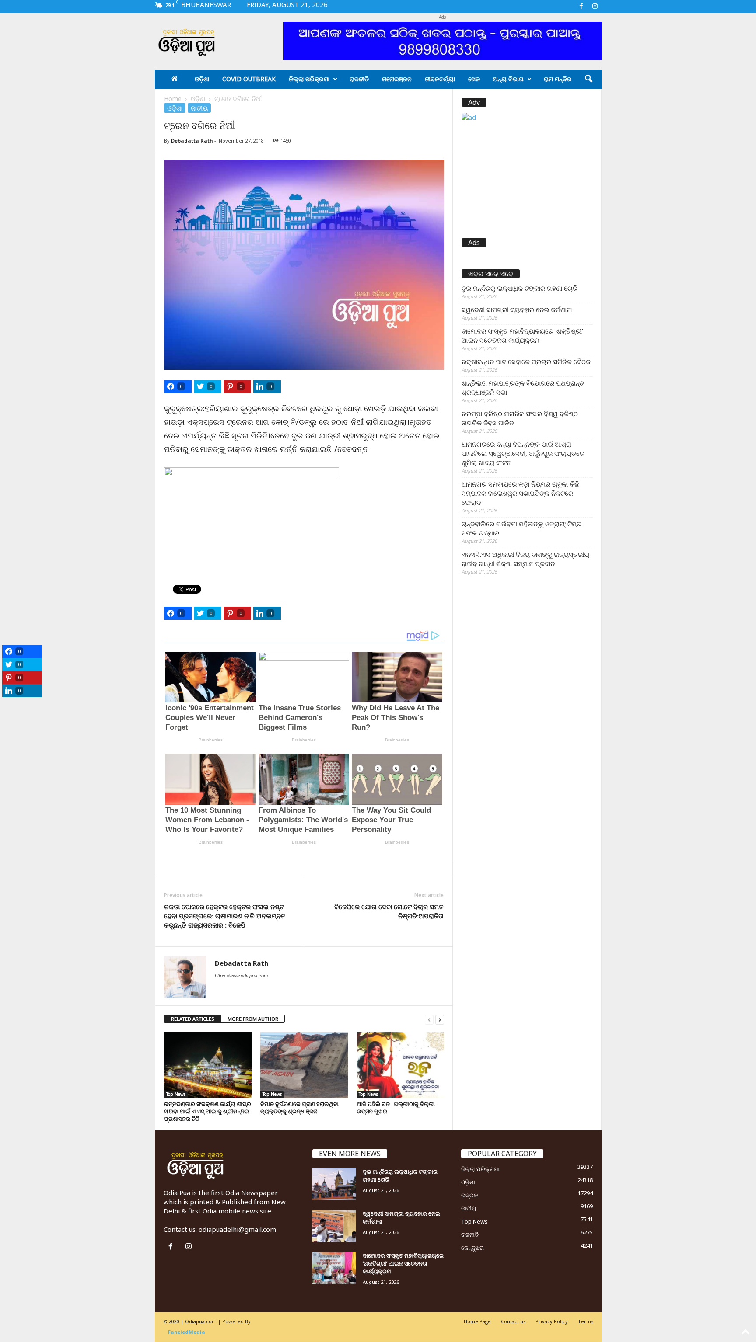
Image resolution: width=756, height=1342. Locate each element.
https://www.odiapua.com (241, 975)
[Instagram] (595, 6)
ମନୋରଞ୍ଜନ (397, 79)
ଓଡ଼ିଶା (202, 79)
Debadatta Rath (192, 140)
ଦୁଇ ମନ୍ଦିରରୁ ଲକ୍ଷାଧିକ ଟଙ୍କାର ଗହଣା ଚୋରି (520, 288)
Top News (176, 1094)
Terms (585, 1321)
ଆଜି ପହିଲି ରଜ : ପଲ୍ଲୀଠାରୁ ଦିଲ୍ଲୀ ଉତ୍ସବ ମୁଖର (396, 1107)
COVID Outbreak (249, 79)
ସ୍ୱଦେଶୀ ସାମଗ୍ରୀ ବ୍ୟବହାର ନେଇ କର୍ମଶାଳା (517, 309)
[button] (588, 79)
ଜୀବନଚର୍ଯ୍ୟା (440, 79)
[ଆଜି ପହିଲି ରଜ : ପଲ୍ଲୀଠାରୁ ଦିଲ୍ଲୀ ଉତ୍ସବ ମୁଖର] (400, 1065)
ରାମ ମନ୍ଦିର (558, 79)
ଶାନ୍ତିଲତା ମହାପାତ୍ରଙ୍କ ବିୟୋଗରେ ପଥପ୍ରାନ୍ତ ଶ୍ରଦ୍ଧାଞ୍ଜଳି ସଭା (523, 387)
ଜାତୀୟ (199, 108)
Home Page (477, 1321)
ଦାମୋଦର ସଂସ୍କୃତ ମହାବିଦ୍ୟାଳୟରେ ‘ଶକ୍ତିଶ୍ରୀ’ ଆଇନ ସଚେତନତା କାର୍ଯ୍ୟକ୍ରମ (522, 335)
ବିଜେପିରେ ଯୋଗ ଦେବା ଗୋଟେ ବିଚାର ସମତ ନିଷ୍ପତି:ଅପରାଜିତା (389, 911)
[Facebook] (581, 6)
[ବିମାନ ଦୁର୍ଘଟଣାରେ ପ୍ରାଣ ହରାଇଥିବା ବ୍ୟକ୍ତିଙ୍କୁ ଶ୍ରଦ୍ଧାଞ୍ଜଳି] (304, 1065)
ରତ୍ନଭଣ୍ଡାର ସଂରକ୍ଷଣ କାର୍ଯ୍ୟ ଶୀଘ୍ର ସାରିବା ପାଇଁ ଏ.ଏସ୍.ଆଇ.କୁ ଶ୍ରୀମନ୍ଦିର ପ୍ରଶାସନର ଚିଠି (207, 1111)
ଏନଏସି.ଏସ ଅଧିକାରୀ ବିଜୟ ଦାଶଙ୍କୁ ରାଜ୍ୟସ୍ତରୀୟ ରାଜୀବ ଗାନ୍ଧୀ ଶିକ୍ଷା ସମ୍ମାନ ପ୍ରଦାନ (525, 559)
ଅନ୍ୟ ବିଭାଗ (508, 79)
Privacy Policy (552, 1321)
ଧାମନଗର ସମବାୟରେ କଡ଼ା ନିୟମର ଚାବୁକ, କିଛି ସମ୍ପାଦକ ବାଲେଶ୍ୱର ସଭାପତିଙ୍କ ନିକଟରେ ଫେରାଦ (520, 493)
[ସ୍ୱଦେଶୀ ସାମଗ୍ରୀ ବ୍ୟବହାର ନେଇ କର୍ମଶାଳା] (334, 1226)
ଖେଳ (474, 79)
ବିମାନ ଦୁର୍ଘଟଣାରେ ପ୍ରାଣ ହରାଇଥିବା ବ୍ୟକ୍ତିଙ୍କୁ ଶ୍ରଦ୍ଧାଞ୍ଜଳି (299, 1107)
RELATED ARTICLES (192, 1018)
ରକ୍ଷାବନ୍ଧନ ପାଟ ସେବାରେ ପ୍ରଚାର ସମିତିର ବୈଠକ (526, 361)
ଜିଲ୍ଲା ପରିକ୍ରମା (309, 79)
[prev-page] (429, 1019)
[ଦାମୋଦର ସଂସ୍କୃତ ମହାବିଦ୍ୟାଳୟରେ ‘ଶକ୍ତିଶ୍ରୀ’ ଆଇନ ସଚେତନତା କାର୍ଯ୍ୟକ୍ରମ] (334, 1268)
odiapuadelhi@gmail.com (237, 1229)
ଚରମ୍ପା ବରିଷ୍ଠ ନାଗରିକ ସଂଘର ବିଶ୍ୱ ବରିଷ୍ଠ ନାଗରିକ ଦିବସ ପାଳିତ (520, 418)
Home (173, 98)
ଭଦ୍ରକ (469, 1195)
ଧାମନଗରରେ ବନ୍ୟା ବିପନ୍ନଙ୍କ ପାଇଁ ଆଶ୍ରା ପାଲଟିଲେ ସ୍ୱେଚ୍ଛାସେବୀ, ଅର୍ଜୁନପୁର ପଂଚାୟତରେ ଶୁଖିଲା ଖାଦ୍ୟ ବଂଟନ (523, 453)
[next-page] (439, 1019)
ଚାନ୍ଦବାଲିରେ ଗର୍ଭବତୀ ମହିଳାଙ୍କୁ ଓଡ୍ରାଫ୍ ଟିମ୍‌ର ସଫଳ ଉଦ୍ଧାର (521, 528)
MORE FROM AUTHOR (253, 1018)
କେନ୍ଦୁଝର (472, 1248)
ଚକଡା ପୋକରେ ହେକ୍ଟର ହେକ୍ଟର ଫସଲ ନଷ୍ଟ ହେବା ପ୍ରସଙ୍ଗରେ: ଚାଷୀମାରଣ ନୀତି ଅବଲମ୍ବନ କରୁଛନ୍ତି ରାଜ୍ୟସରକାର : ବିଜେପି (224, 915)
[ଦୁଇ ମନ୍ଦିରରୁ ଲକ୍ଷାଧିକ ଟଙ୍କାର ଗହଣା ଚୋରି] (334, 1184)
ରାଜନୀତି (359, 79)
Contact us (513, 1321)
